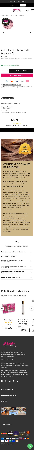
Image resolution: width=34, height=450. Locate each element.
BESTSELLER (7, 390)
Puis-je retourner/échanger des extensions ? (12, 261)
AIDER (4, 401)
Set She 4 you (8, 320)
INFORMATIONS (8, 395)
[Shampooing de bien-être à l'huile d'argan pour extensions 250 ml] (23, 308)
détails (22, 5)
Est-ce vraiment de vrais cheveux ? (13, 252)
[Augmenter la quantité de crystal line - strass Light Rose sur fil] (7, 71)
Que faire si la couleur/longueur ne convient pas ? (13, 266)
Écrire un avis (17, 130)
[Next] (30, 33)
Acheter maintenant (17, 75)
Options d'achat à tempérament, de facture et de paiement (13, 272)
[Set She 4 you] (8, 308)
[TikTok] (19, 381)
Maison (3, 15)
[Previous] (4, 33)
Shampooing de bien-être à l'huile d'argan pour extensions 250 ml (23, 322)
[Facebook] (3, 381)
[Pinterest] (15, 381)
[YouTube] (11, 381)
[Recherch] (29, 10)
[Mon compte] (26, 10)
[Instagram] (7, 381)
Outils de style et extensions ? (11, 277)
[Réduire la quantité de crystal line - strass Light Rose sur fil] (2, 71)
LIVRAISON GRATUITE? (9, 256)
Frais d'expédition (13, 58)
